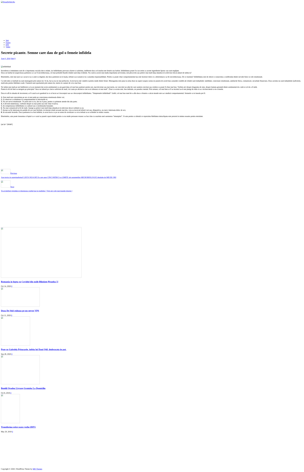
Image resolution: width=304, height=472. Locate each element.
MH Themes (37, 469)
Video (8, 47)
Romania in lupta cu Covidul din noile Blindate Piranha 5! (29, 281)
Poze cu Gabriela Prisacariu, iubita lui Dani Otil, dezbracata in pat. (33, 349)
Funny (8, 43)
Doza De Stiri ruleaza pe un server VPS (20, 310)
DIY (7, 45)
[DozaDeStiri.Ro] (8, 2)
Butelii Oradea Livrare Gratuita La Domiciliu (23, 388)
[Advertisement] (152, 21)
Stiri (7, 40)
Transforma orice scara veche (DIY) (18, 427)
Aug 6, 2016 (5, 59)
